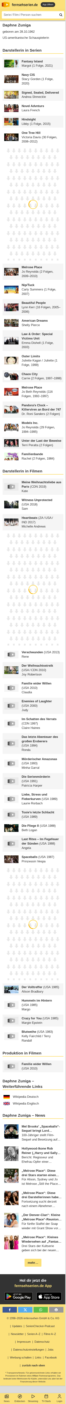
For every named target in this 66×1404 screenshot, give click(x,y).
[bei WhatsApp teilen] (41, 1310)
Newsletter (17, 1334)
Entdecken (19, 1401)
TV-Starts (46, 1401)
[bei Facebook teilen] (10, 1310)
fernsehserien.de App (33, 1286)
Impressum (24, 1341)
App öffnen (48, 4)
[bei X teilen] (25, 1310)
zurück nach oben (33, 1365)
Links (38, 1357)
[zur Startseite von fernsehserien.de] (6, 4)
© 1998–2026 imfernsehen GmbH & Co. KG (33, 1318)
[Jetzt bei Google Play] (18, 1296)
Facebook (51, 1357)
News (7, 1401)
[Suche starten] (61, 15)
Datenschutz (42, 1341)
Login (59, 1401)
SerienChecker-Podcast (40, 1326)
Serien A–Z (33, 1334)
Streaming (33, 1401)
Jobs (51, 1349)
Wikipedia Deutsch (25, 1096)
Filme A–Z (50, 1334)
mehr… (33, 1262)
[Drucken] (56, 1310)
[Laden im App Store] (49, 1296)
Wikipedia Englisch (26, 1103)
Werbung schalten (21, 1357)
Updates (17, 1326)
